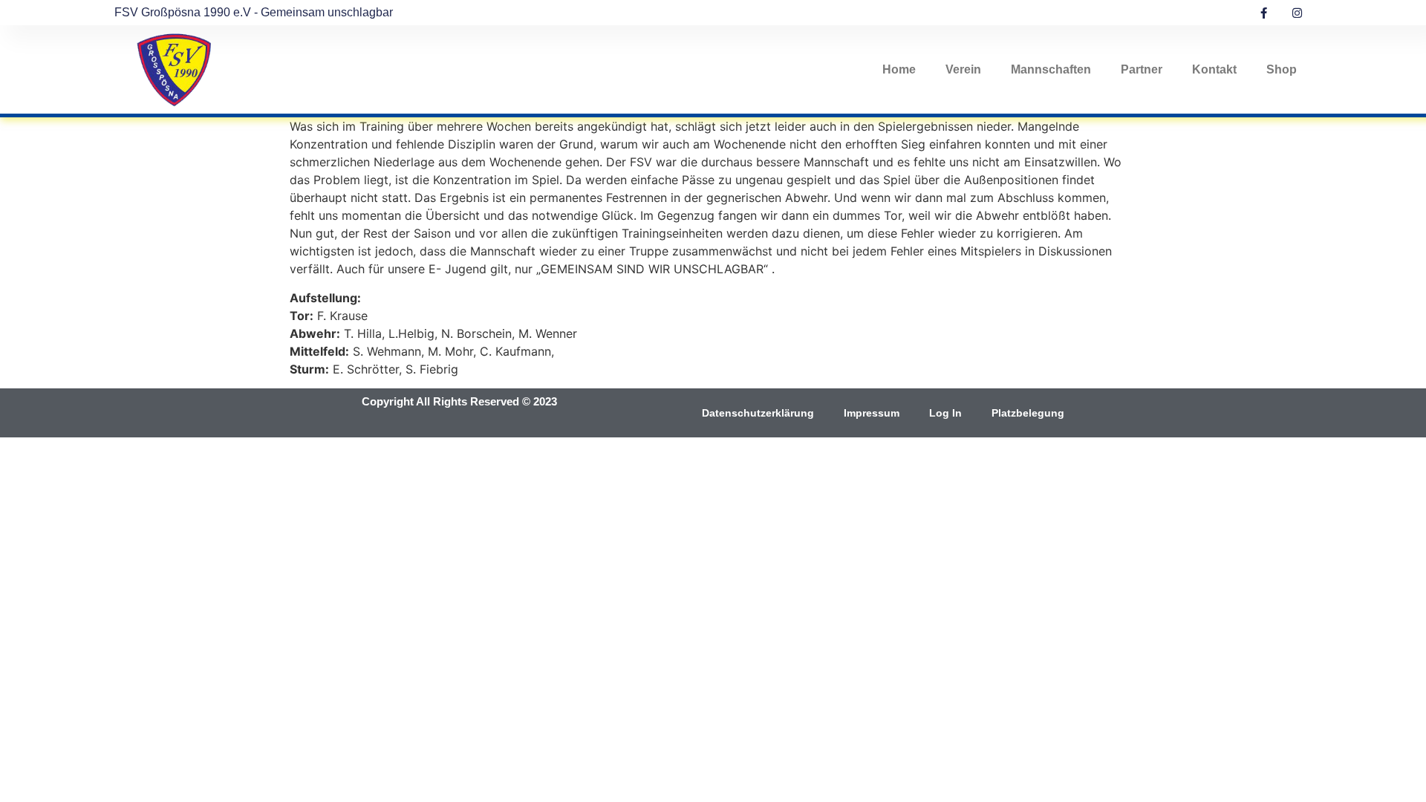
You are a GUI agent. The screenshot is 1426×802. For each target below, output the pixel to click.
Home (899, 69)
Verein (963, 69)
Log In (945, 413)
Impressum (871, 413)
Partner (1141, 69)
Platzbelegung (1028, 413)
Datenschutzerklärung (758, 413)
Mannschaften (1051, 69)
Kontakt (1214, 69)
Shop (1281, 69)
